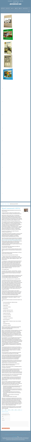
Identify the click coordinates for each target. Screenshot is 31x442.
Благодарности (7, 434)
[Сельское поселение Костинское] (8, 114)
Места (13, 8)
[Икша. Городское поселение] (8, 74)
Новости (8, 8)
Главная (3, 8)
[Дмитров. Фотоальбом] (8, 180)
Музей (3, 411)
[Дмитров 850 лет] (8, 167)
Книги (21, 8)
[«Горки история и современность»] (8, 193)
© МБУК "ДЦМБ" (15, 436)
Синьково (6, 411)
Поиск (4, 411)
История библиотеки (13, 434)
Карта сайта (18, 434)
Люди (16, 8)
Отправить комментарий (5, 428)
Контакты (14, 2)
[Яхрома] (8, 47)
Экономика (26, 8)
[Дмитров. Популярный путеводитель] (8, 88)
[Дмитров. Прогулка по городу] (8, 101)
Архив (17, 2)
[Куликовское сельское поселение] (8, 34)
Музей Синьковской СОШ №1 (11, 208)
